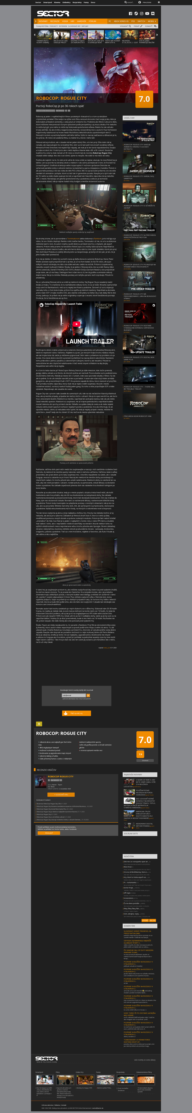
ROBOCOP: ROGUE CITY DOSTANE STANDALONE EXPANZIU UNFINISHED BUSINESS (139, 327)
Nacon (54, 785)
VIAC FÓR (152, 920)
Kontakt (63, 1105)
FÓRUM (92, 21)
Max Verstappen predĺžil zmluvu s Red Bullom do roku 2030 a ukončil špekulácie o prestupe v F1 (44, 1091)
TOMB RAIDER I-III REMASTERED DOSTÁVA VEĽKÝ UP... (137, 1041)
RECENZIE (54, 21)
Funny (86, 2)
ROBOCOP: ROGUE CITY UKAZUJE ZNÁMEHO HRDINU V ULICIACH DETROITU (137, 146)
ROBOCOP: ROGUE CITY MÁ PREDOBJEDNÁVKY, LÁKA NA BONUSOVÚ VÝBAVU (140, 296)
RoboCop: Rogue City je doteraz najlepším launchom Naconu (57, 812)
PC (110, 21)
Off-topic (127, 893)
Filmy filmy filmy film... (132, 908)
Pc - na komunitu (130, 882)
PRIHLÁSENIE (147, 2)
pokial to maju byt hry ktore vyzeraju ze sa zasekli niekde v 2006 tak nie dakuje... (138, 936)
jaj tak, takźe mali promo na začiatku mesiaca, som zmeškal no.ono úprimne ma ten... (139, 975)
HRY (72, 21)
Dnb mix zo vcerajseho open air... (136, 861)
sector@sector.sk (97, 1108)
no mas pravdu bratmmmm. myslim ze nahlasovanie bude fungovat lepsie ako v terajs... (138, 956)
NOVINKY (43, 21)
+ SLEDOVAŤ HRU (61, 794)
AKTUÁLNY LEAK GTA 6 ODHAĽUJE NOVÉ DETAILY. (96, 42)
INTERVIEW (63, 26)
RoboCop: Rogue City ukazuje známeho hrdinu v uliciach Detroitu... (59, 820)
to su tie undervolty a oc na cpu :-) (135, 1010)
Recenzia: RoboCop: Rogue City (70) (48, 804)
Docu (93, 2)
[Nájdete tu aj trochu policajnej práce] (76, 582)
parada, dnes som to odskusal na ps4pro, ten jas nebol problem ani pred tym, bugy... (139, 1045)
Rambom (97, 238)
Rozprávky (77, 2)
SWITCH (141, 21)
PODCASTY (54, 26)
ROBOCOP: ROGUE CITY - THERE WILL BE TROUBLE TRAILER (139, 388)
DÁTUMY (85, 26)
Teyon (60, 785)
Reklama (57, 1105)
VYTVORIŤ (145, 920)
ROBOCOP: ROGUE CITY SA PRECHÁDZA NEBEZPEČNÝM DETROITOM (140, 236)
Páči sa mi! (77, 713)
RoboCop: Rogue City (44, 814)
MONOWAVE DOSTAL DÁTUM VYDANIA (144, 825)
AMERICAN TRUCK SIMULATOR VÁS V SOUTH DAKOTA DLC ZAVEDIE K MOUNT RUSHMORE (138, 814)
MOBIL (151, 21)
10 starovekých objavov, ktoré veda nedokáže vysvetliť (145, 1090)
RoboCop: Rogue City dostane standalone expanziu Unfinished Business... (62, 806)
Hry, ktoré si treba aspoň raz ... (135, 877)
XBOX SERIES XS (121, 21)
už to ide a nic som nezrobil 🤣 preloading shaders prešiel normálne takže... (138, 992)
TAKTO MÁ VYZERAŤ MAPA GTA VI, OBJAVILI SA (112, 42)
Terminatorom (73, 238)
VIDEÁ (65, 21)
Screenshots (128, 898)
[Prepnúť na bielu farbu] (159, 2)
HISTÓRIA (44, 26)
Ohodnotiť (145, 760)
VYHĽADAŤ (124, 26)
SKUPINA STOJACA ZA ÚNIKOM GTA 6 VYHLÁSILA (78, 42)
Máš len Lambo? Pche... (104, 1088)
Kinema (57, 2)
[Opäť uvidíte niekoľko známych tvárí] (76, 229)
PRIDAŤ (136, 26)
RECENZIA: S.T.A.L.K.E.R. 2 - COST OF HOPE (130, 42)
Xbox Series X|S (60, 110)
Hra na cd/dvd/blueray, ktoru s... (136, 872)
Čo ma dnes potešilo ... (132, 903)
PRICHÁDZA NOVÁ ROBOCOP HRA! (137, 416)
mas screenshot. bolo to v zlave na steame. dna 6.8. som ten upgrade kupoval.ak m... (140, 1001)
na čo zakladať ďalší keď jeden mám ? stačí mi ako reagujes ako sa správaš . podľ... (139, 1018)
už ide (126, 983)
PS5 (133, 21)
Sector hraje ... (129, 888)
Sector (38, 2)
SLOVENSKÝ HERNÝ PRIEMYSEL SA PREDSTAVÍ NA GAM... (137, 932)
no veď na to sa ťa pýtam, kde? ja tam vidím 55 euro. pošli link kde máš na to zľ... (139, 1028)
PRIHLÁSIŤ (49, 833)
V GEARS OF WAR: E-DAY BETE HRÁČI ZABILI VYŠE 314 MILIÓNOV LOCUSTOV (140, 783)
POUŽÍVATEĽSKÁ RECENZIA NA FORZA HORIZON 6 (144, 792)
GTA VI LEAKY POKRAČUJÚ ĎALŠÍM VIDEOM (146, 42)
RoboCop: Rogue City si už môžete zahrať (50, 817)
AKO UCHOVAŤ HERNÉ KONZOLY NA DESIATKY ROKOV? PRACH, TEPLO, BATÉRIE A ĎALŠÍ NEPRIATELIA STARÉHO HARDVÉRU (139, 803)
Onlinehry (66, 2)
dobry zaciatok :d (129, 1036)
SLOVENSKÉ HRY (74, 26)
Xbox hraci (128, 867)
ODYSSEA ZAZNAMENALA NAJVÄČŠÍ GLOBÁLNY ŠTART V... (137, 941)
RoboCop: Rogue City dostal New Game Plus (51, 809)
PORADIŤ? (149, 26)
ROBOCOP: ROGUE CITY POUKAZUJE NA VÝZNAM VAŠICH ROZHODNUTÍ (140, 265)
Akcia (52, 787)
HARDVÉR (81, 21)
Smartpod (47, 2)
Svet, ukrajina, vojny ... (132, 914)
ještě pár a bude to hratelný (133, 966)
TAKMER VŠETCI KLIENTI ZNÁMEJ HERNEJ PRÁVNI (43, 42)
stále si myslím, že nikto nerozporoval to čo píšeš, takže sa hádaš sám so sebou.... (138, 946)
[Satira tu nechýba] (76, 460)
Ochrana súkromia (47, 1105)
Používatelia (140, 750)
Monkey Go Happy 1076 (84, 1088)
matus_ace (106, 648)
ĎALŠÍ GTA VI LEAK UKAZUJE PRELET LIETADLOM (61, 42)
